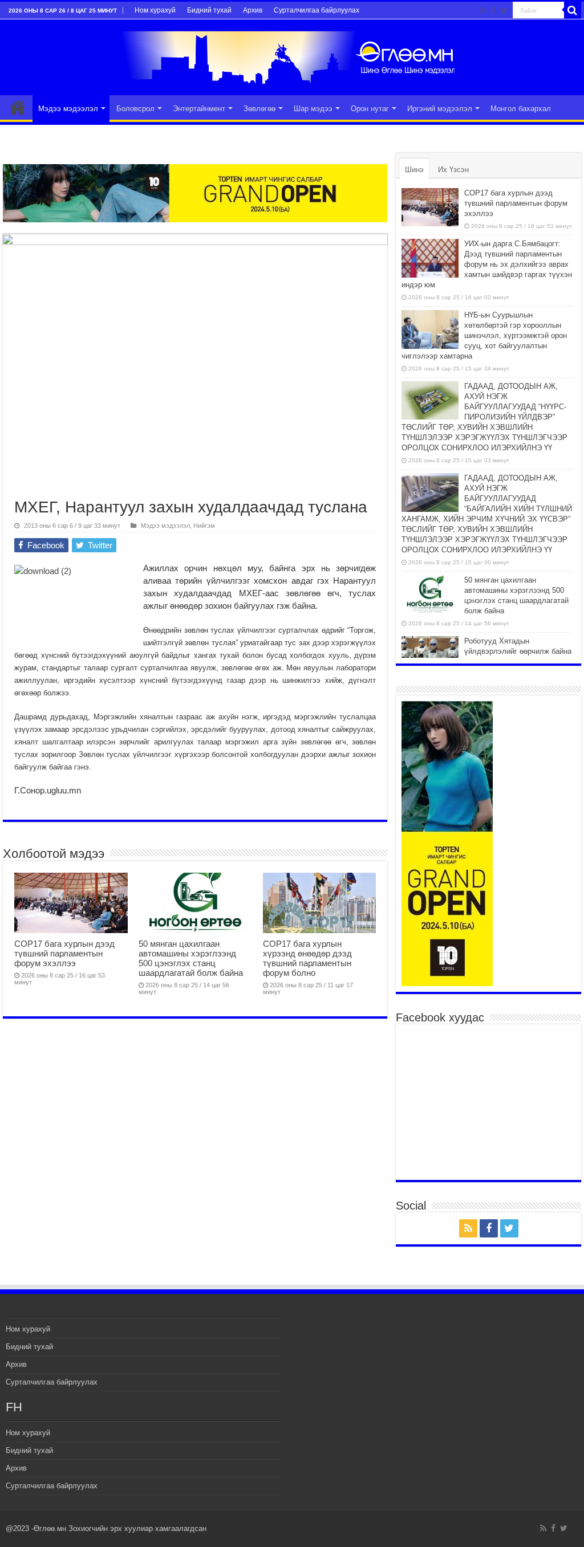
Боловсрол (135, 108)
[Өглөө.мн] (292, 55)
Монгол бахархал (520, 108)
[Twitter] (504, 11)
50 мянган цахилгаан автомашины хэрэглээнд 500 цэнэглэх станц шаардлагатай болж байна (191, 958)
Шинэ (414, 169)
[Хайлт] (572, 10)
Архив (252, 10)
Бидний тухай (209, 10)
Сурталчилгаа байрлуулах (316, 10)
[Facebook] (493, 11)
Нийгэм (204, 525)
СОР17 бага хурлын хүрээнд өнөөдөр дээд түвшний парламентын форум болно (307, 958)
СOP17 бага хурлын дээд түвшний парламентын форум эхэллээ (64, 953)
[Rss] (483, 11)
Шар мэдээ (313, 108)
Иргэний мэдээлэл (439, 108)
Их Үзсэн (453, 169)
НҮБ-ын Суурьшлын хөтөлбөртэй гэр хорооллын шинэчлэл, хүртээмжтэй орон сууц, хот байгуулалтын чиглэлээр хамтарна (484, 335)
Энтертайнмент (199, 108)
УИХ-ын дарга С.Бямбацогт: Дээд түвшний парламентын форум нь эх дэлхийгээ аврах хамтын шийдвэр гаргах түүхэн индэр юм (487, 264)
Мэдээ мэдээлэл (68, 108)
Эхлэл (18, 107)
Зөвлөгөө (259, 108)
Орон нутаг (370, 108)
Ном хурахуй (155, 10)
